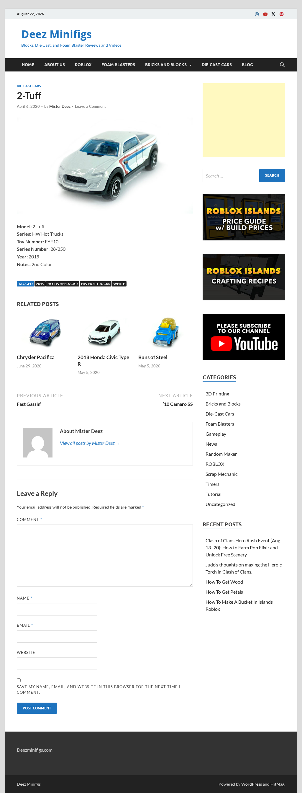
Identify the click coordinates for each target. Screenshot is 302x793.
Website (26, 652)
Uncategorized (220, 504)
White (119, 283)
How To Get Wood (224, 581)
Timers (212, 484)
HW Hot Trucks (95, 283)
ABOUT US (54, 64)
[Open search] (282, 65)
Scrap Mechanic (221, 474)
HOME (28, 64)
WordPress (251, 784)
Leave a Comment (90, 106)
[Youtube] (265, 14)
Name (24, 598)
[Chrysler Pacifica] (44, 334)
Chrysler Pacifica (36, 357)
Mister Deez (59, 106)
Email (25, 625)
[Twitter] (273, 14)
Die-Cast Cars (29, 86)
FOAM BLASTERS (118, 64)
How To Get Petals (224, 592)
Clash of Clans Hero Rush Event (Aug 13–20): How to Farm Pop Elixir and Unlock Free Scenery (243, 547)
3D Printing (217, 393)
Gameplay (216, 434)
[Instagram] (256, 14)
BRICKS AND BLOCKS (166, 64)
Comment (29, 519)
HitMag (277, 784)
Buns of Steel (153, 357)
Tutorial (213, 494)
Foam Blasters (220, 423)
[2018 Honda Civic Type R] (105, 334)
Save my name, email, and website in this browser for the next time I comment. (98, 689)
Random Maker (221, 454)
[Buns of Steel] (165, 334)
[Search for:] (244, 175)
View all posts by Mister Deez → (90, 443)
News (211, 444)
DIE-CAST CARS (217, 64)
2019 (40, 283)
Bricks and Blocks (223, 403)
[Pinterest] (281, 14)
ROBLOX (83, 64)
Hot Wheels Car (62, 283)
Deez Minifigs (56, 34)
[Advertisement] (244, 120)
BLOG (247, 64)
